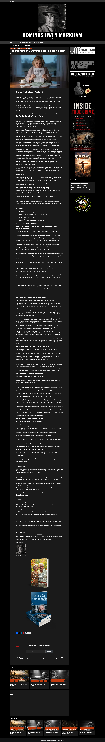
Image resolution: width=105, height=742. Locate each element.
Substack (29, 253)
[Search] (94, 42)
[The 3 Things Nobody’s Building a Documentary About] (70, 725)
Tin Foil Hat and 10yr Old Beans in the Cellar (59, 684)
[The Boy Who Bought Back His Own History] (39, 676)
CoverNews (56, 740)
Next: (53, 658)
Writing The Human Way (28, 48)
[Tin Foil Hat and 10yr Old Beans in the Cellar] (59, 676)
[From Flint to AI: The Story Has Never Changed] (19, 676)
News (30, 42)
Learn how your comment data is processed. (33, 714)
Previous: (24, 658)
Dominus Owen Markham (52, 35)
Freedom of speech (54, 679)
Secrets (15, 48)
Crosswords (36, 42)
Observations (15, 679)
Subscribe (49, 651)
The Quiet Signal (21, 679)
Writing (16, 42)
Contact (42, 42)
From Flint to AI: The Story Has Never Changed (18, 684)
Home (11, 42)
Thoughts (18, 48)
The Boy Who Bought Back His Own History (38, 684)
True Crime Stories (24, 42)
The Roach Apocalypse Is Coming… (77, 191)
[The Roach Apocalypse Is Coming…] (87, 725)
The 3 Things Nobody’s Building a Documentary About (81, 189)
